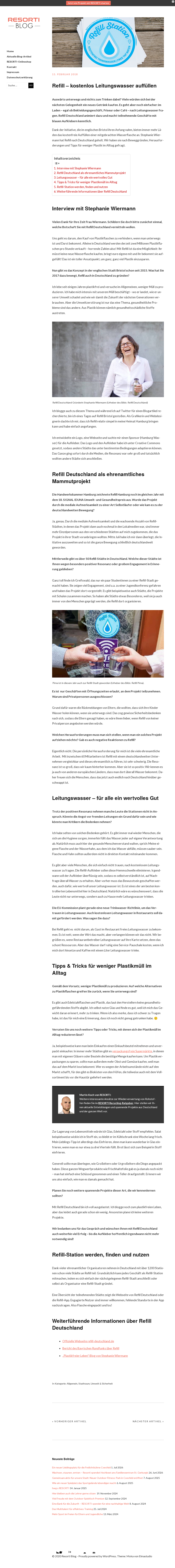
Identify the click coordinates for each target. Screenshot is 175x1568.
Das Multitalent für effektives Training (72, 1509)
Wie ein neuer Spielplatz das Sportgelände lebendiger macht (84, 1483)
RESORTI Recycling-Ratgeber (115, 1103)
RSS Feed (91, 1549)
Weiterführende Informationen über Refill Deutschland (92, 191)
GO (30, 85)
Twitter (54, 1549)
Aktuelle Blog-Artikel (19, 56)
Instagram (73, 1549)
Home (10, 51)
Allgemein (72, 1383)
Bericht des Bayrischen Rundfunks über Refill (90, 1348)
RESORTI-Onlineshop (19, 61)
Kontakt (12, 66)
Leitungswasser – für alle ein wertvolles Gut (84, 177)
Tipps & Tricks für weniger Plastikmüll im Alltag (87, 182)
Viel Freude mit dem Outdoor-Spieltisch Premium (78, 1498)
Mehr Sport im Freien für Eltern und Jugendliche (77, 1514)
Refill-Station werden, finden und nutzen (82, 187)
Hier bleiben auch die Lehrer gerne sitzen (74, 1493)
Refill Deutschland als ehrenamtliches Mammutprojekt (91, 173)
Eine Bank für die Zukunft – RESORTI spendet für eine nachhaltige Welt (90, 1503)
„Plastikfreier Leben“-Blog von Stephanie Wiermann (95, 1355)
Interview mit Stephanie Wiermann (79, 168)
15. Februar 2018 (65, 74)
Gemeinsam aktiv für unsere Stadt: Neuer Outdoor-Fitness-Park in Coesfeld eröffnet (97, 1477)
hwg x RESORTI (60, 1488)
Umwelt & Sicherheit (102, 1383)
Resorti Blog (24, 30)
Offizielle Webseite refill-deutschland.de (88, 1341)
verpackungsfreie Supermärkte (132, 1051)
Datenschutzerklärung (19, 77)
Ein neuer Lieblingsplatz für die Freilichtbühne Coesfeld (81, 1467)
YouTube (82, 1549)
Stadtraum (84, 1383)
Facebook (63, 1549)
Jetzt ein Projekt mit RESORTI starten (88, 3)
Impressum (13, 72)
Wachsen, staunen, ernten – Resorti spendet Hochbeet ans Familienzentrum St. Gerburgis (100, 1472)
